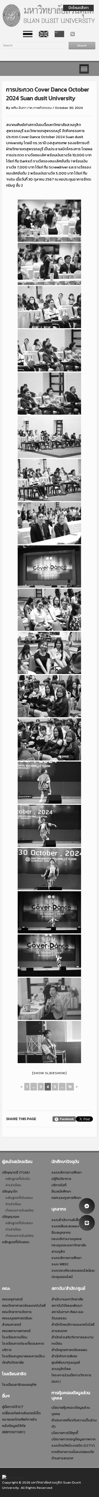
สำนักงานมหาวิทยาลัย (67, 1299)
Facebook (67, 1119)
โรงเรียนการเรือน (14, 1337)
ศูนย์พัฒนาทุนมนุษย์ (65, 1362)
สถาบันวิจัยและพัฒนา (66, 1305)
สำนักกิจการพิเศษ (64, 1356)
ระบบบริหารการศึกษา (66, 1172)
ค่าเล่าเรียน (13, 1185)
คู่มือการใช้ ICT (12, 1406)
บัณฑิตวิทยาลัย (13, 1362)
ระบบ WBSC (60, 1264)
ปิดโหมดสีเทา (78, 8)
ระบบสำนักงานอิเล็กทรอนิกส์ (72, 1219)
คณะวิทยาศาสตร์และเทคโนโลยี (24, 1305)
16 (70, 1086)
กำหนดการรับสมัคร (20, 1210)
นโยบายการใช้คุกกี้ (64, 1432)
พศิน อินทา (18, 107)
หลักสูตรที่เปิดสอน (19, 1197)
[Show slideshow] (49, 1072)
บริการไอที (59, 1185)
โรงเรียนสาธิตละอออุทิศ (19, 1384)
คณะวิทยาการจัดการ (17, 1311)
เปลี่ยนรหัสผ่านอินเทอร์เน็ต (21, 1413)
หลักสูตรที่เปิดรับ (18, 1178)
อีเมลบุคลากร (61, 1232)
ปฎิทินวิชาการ (61, 1178)
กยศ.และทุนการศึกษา (66, 1197)
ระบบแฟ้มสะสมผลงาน (67, 1226)
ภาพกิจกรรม (42, 107)
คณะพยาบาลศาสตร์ (16, 1330)
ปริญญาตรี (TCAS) (16, 1172)
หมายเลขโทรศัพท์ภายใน (19, 1419)
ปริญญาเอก (10, 1216)
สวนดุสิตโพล (61, 1368)
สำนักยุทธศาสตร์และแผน (69, 1349)
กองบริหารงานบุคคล (66, 1238)
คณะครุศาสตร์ (12, 1299)
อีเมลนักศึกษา (61, 1191)
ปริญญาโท (9, 1191)
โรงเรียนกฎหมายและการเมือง (23, 1356)
